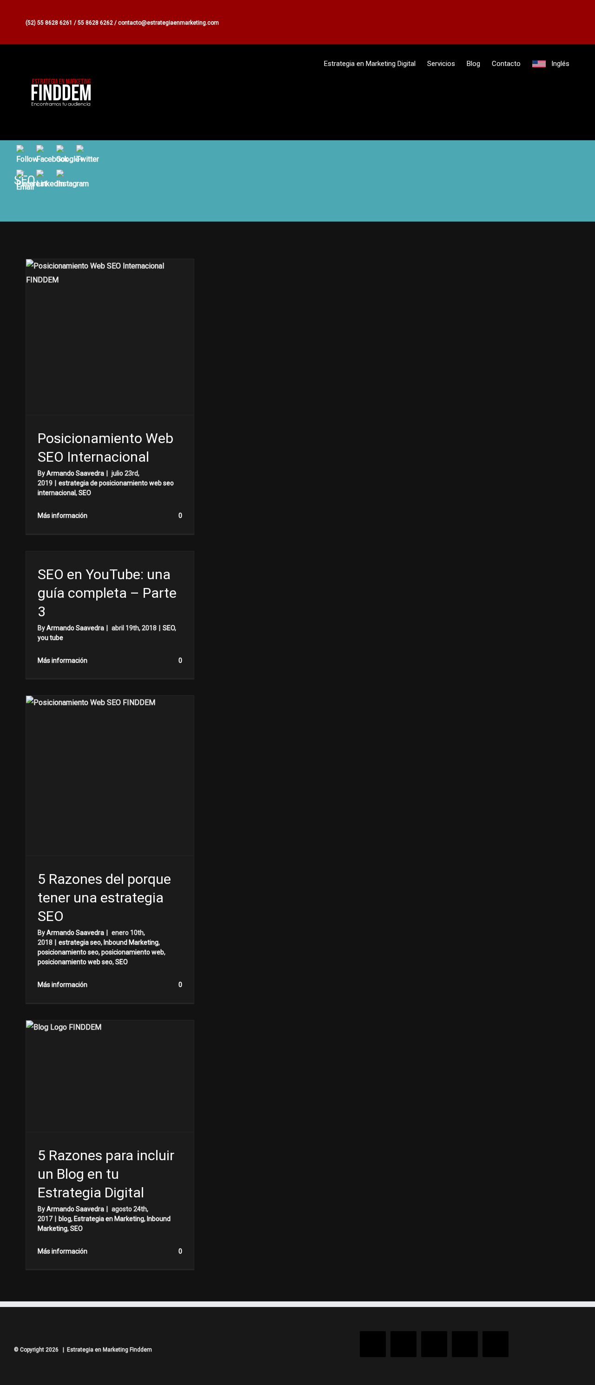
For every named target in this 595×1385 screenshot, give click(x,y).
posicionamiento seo (68, 952)
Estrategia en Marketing (109, 1218)
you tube (50, 637)
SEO (85, 493)
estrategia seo (80, 942)
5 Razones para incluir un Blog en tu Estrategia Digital (106, 1174)
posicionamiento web (132, 952)
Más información (62, 515)
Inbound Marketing (131, 942)
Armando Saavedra (75, 473)
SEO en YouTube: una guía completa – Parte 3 (107, 593)
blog (65, 1218)
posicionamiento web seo (75, 962)
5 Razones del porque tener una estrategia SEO (104, 897)
